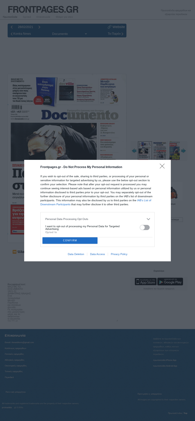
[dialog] (97, 210)
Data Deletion (76, 254)
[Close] (163, 167)
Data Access (97, 254)
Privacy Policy (119, 254)
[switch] (145, 227)
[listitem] (97, 219)
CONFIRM (70, 240)
